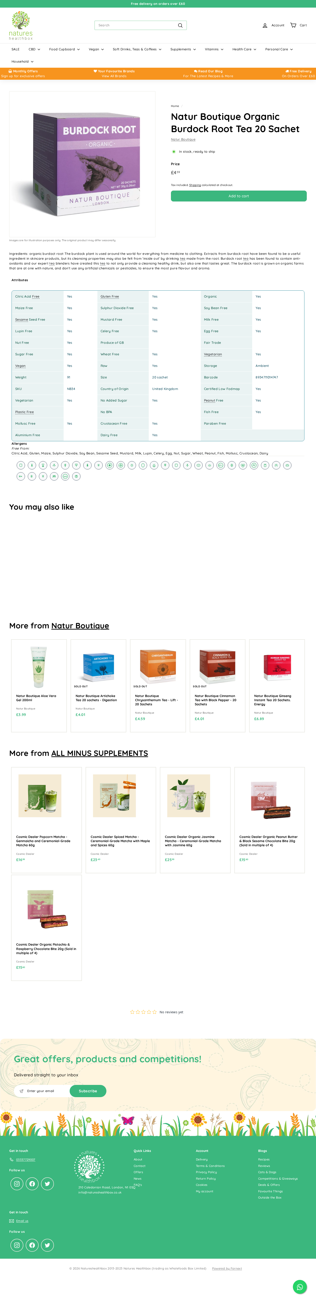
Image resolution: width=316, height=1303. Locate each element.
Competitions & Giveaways (278, 1178)
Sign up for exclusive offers (23, 76)
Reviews (264, 1166)
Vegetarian (213, 354)
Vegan (94, 49)
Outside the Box (269, 1197)
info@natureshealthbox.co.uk (99, 1192)
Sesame (21, 319)
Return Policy (206, 1178)
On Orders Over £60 (298, 76)
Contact (140, 1166)
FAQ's (138, 1185)
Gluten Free (110, 296)
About (138, 1159)
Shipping (195, 185)
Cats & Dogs (267, 1172)
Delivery (202, 1159)
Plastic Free (24, 412)
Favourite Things (270, 1191)
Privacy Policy (206, 1172)
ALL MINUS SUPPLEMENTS (99, 753)
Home (175, 106)
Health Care (242, 49)
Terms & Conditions (210, 1166)
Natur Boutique (183, 139)
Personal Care (277, 49)
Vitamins (212, 49)
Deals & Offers (269, 1185)
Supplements (181, 49)
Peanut (209, 400)
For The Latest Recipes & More (208, 76)
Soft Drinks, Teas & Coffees (135, 49)
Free (35, 296)
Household (21, 61)
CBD (32, 49)
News (137, 1178)
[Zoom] (82, 164)
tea (182, 258)
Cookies (201, 1185)
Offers (138, 1172)
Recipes (264, 1159)
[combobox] (140, 25)
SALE (15, 49)
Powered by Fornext (227, 1268)
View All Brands (114, 76)
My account (205, 1191)
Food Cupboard (62, 49)
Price (175, 164)
